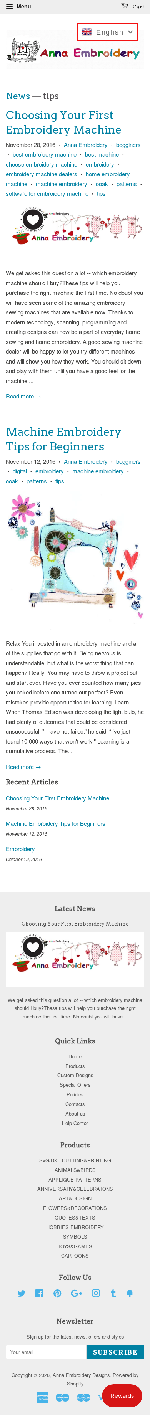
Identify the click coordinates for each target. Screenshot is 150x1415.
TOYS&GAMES (75, 1246)
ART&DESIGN (75, 1198)
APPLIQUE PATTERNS (75, 1179)
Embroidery (20, 849)
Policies (75, 1094)
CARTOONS (75, 1255)
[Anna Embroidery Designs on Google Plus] (76, 1294)
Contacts (75, 1104)
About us (75, 1113)
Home (75, 1056)
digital (20, 471)
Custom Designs (75, 1075)
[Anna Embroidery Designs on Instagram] (96, 1294)
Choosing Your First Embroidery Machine (57, 798)
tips (101, 193)
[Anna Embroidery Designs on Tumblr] (113, 1294)
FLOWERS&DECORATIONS (75, 1208)
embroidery (100, 164)
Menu (23, 6)
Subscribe (115, 1353)
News (18, 96)
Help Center (75, 1123)
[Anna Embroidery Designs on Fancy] (130, 1294)
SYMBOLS (75, 1236)
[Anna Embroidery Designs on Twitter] (21, 1294)
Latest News (75, 908)
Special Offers (75, 1084)
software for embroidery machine (47, 193)
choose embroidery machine (41, 164)
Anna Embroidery (86, 145)
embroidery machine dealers (41, 174)
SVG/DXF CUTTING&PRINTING (75, 1160)
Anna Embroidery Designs (81, 1375)
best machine (102, 154)
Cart (137, 7)
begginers (128, 145)
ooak (102, 184)
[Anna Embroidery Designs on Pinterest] (57, 1294)
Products (75, 1066)
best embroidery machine (45, 154)
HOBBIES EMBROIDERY (75, 1227)
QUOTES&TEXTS (75, 1217)
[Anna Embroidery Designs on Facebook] (39, 1294)
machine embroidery (61, 184)
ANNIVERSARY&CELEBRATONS (75, 1188)
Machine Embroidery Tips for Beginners (55, 823)
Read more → (23, 396)
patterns (127, 184)
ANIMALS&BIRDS (75, 1170)
